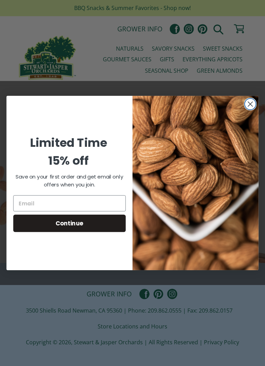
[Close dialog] (250, 104)
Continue (70, 223)
